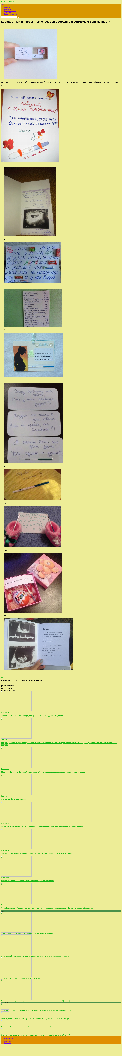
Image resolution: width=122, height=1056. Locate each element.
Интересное (8, 9)
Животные (7, 12)
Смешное (7, 7)
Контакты (7, 1043)
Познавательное (10, 11)
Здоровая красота (10, 14)
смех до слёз (5, 4)
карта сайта (8, 1041)
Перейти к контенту (7, 1)
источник (4, 677)
